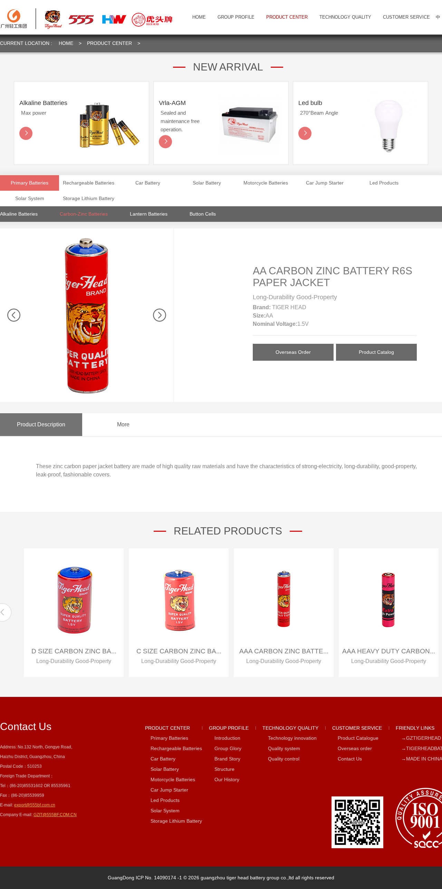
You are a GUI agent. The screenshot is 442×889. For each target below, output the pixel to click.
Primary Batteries (29, 183)
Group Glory (227, 748)
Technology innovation (292, 738)
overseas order (293, 352)
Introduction (227, 738)
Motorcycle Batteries (265, 183)
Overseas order (355, 748)
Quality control (283, 759)
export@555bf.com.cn (34, 805)
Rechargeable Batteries (88, 183)
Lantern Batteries (148, 214)
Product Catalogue (358, 738)
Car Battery (147, 183)
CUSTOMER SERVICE (406, 17)
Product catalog (376, 352)
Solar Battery (207, 183)
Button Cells (203, 214)
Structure (224, 769)
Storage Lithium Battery (88, 198)
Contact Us (350, 759)
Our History (226, 779)
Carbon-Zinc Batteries (84, 214)
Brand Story (227, 759)
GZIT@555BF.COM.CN (55, 814)
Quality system (284, 748)
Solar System (29, 198)
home (199, 17)
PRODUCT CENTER (287, 17)
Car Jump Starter (325, 183)
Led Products (383, 183)
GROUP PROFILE (236, 17)
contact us (25, 726)
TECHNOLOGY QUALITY (345, 17)
